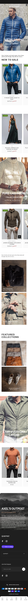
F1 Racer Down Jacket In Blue (11, 98)
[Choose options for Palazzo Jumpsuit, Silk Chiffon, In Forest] (19, 141)
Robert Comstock (12, 241)
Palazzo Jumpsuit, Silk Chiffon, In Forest (12, 148)
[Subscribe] (23, 569)
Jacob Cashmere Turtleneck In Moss (12, 243)
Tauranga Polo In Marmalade (11, 482)
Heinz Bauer (11, 96)
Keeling (12, 479)
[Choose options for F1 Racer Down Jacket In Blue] (19, 91)
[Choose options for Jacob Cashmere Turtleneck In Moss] (19, 236)
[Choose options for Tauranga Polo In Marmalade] (19, 475)
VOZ (12, 146)
